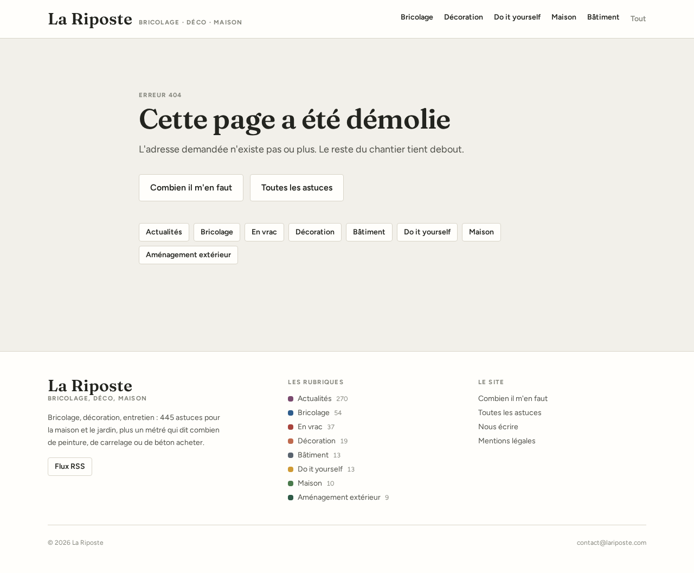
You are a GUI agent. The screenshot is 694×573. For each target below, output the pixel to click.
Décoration (315, 232)
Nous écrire (498, 426)
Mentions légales (507, 440)
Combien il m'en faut (191, 187)
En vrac (264, 232)
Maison (481, 232)
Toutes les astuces (296, 187)
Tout (638, 18)
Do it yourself (427, 232)
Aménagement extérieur (188, 254)
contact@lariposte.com (611, 542)
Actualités (164, 232)
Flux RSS (70, 466)
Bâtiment (369, 232)
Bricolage (217, 232)
